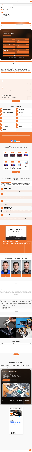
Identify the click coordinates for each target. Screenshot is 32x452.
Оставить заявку (6, 380)
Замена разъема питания (20, 49)
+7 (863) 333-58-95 (19, 1)
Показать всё (16, 55)
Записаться (8, 41)
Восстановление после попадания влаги (6, 50)
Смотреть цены (13, 380)
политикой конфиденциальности (19, 24)
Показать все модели (16, 172)
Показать (16, 354)
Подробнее (16, 72)
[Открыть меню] (31, 1)
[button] (14, 283)
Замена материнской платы (7, 44)
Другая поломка (16, 61)
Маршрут (12, 422)
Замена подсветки (19, 44)
